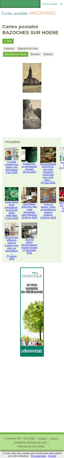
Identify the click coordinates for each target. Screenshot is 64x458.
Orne (9, 41)
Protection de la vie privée (31, 446)
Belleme (48, 54)
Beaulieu (35, 54)
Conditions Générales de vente (30, 442)
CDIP (32, 438)
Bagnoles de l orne (28, 48)
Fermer (52, 456)
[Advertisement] (32, 389)
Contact (43, 438)
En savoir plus (38, 456)
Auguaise (9, 48)
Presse (54, 438)
